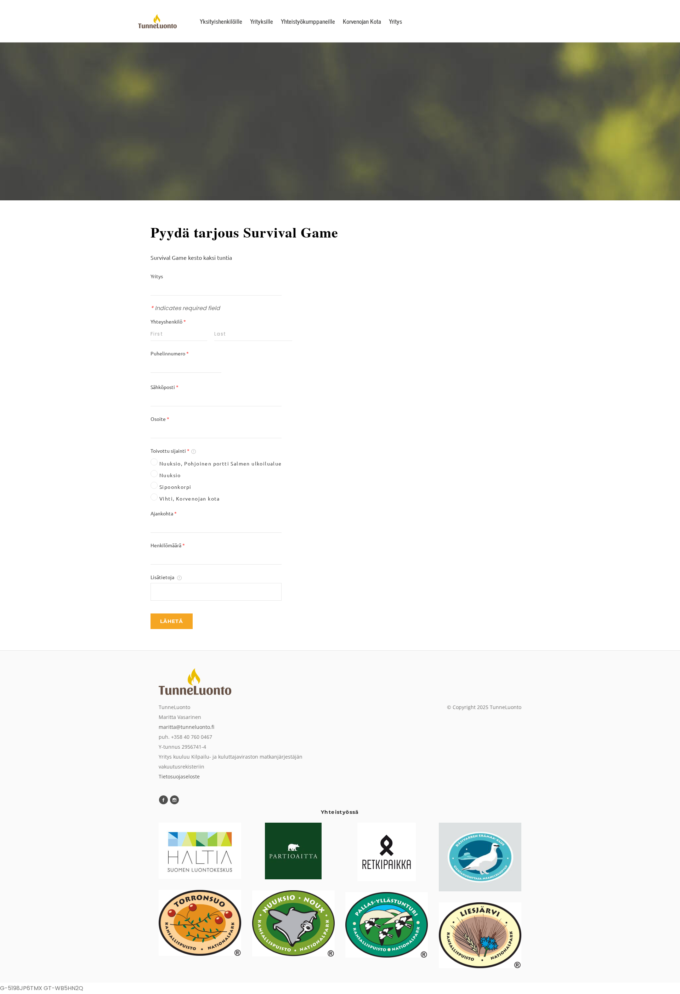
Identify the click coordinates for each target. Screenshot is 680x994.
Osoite (160, 419)
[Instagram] (174, 799)
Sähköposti (164, 387)
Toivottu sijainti (170, 450)
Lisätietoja (163, 577)
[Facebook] (163, 799)
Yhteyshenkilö (168, 321)
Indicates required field (185, 308)
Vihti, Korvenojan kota (189, 498)
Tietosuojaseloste (179, 776)
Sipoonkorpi (175, 487)
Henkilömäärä (168, 545)
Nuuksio (170, 475)
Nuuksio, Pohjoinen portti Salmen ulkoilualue (220, 463)
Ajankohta (164, 513)
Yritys (157, 276)
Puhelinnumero (170, 353)
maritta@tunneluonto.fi (186, 727)
